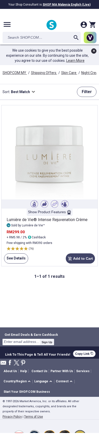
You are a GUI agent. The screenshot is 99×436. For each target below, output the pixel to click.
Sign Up (47, 342)
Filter (87, 91)
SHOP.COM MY (15, 73)
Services (83, 371)
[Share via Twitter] (16, 363)
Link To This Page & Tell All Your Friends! (37, 354)
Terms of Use (33, 416)
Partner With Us (62, 371)
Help (23, 371)
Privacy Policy (12, 416)
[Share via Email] (3, 364)
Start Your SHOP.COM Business (27, 392)
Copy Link (84, 354)
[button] (18, 382)
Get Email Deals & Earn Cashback (31, 334)
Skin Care (69, 73)
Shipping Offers (44, 73)
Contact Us (39, 371)
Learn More (75, 61)
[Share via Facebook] (10, 363)
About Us (10, 371)
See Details (15, 260)
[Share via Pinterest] (23, 363)
